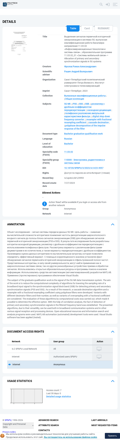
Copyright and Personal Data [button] (14, 425)
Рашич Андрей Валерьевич (78, 71)
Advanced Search (48, 420)
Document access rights (25, 331)
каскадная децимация (99, 110)
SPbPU (8, 420)
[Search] (101, 4)
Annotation (16, 224)
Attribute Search (48, 425)
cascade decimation (99, 122)
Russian (68, 138)
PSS (75, 104)
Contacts (44, 430)
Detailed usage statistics (58, 396)
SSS (81, 104)
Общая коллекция (74, 99)
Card (87, 28)
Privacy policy (9, 432)
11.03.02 (68, 152)
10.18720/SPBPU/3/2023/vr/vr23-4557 (83, 168)
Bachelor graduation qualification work (83, 133)
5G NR (67, 104)
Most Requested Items (104, 425)
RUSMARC (104, 28)
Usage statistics (19, 381)
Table (73, 28)
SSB (87, 104)
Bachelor (68, 143)
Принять (112, 435)
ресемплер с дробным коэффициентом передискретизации (84, 107)
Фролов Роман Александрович (80, 66)
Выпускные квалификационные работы (85, 95)
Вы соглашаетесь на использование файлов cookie (70, 437)
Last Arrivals (99, 420)
